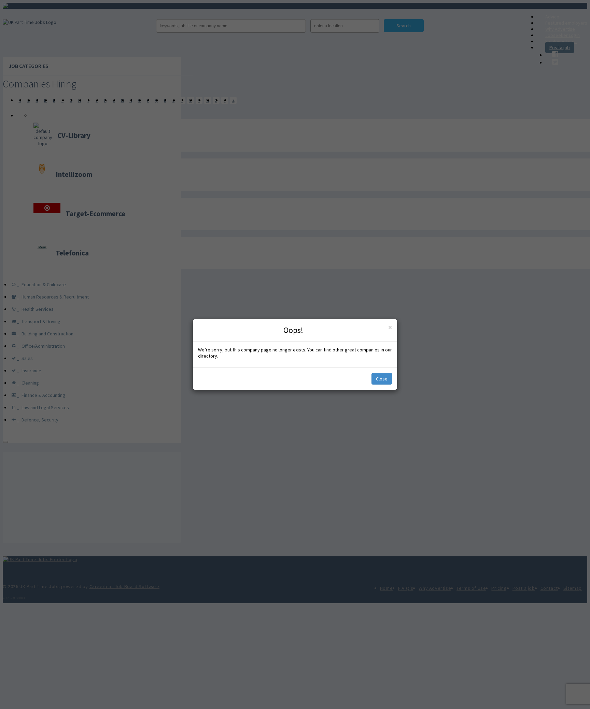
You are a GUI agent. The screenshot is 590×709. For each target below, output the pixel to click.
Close (382, 379)
